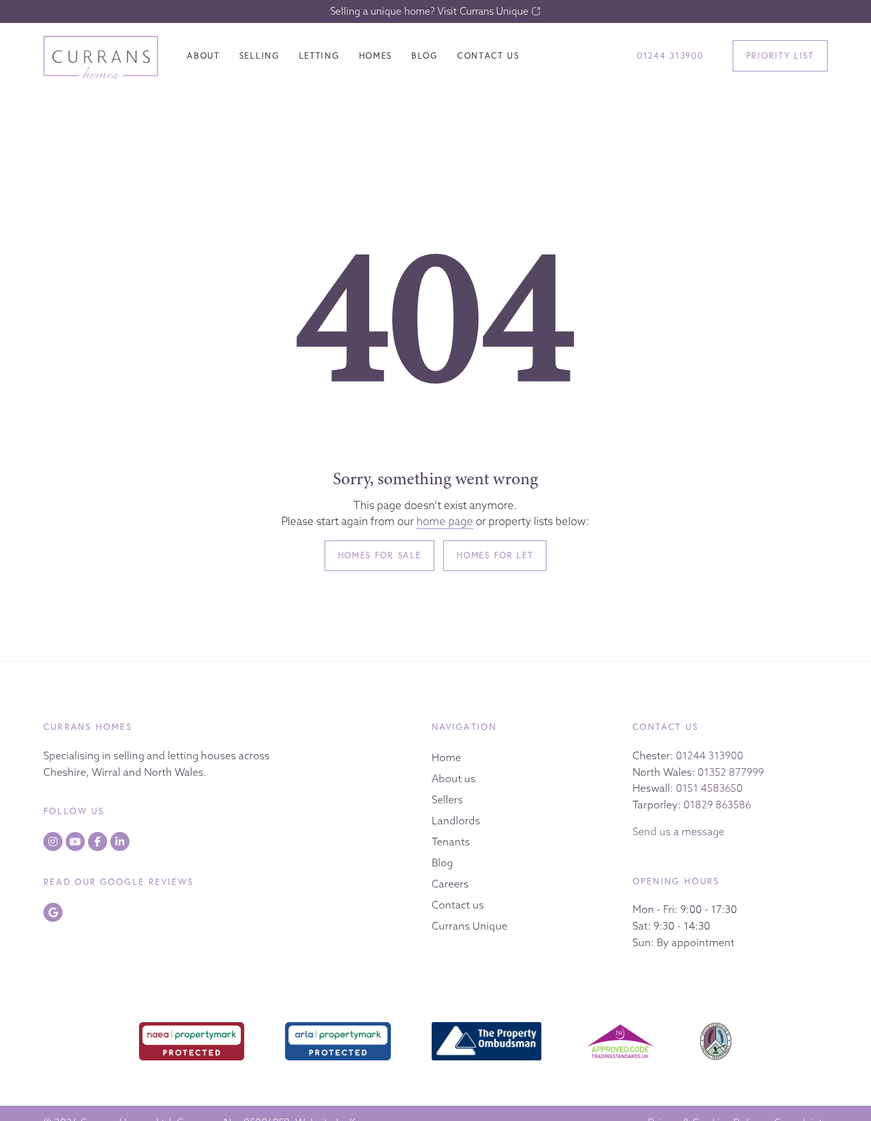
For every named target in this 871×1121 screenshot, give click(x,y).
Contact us (458, 904)
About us (454, 778)
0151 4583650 (709, 788)
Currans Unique (470, 925)
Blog (442, 862)
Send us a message (678, 831)
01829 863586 (717, 804)
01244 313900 (709, 755)
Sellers (447, 799)
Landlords (456, 820)
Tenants (451, 841)
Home (446, 757)
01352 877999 (731, 772)
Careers (450, 883)
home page (444, 521)
